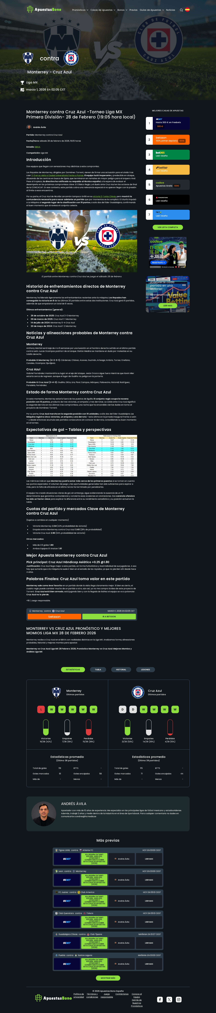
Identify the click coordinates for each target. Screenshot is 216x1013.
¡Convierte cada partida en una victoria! (162, 285)
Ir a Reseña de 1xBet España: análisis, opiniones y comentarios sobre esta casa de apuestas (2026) (94, 859)
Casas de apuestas (101, 10)
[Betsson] (54, 616)
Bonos (121, 10)
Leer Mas (167, 305)
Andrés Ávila (73, 803)
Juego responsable (107, 995)
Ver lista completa (168, 227)
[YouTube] (169, 999)
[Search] (181, 10)
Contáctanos (122, 994)
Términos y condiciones (92, 995)
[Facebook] (160, 999)
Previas (134, 10)
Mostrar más (108, 978)
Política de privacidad (79, 995)
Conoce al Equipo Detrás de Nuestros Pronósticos (137, 1000)
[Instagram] (179, 999)
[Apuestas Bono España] (43, 10)
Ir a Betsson (109, 616)
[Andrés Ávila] (29, 127)
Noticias (170, 10)
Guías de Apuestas (150, 10)
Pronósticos (79, 10)
